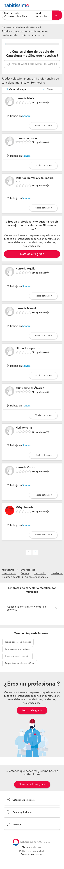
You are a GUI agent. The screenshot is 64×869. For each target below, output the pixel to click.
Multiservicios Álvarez (30, 388)
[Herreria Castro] (9, 470)
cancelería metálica (18, 642)
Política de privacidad (31, 851)
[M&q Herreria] (9, 510)
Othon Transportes (27, 348)
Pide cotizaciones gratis (32, 784)
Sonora (26, 116)
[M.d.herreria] (9, 430)
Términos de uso (31, 847)
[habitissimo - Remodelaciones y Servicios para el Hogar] (15, 5)
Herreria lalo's (25, 98)
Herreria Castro (26, 467)
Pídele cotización (43, 126)
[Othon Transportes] (9, 351)
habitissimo (8, 570)
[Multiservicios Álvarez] (9, 391)
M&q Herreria (24, 507)
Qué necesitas (12, 13)
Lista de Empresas (14, 832)
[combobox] (17, 15)
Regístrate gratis (32, 710)
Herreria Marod (26, 308)
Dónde (38, 13)
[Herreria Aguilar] (9, 271)
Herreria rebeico (26, 138)
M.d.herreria (24, 427)
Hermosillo (40, 573)
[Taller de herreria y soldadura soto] (9, 181)
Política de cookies (31, 854)
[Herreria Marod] (9, 311)
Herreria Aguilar (26, 268)
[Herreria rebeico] (9, 141)
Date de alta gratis (32, 254)
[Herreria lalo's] (9, 101)
